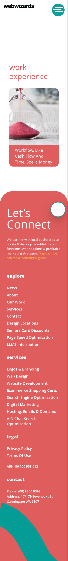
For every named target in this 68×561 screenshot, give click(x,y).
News (12, 287)
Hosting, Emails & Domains (31, 411)
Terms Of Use (19, 455)
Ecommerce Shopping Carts (32, 390)
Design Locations (22, 323)
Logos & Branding (23, 369)
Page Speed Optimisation (30, 337)
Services (14, 309)
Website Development (27, 383)
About (12, 295)
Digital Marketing (23, 404)
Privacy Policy (19, 448)
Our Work (16, 302)
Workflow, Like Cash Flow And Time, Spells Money (33, 156)
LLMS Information (23, 344)
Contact (14, 316)
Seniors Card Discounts (28, 330)
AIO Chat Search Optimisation (22, 421)
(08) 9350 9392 (29, 491)
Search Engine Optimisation (32, 397)
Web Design (18, 376)
